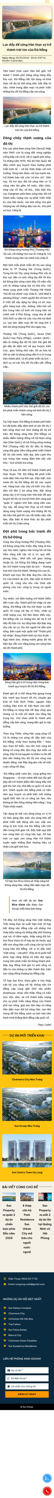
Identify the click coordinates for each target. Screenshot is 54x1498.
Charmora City (16, 1313)
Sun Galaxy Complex (19, 1308)
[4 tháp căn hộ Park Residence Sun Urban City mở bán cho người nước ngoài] (27, 1197)
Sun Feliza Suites (17, 1329)
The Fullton (14, 1324)
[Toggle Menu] (47, 1)
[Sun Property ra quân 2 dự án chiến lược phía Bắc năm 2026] (9, 1197)
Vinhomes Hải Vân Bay (20, 1318)
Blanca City (14, 1335)
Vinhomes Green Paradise (22, 1340)
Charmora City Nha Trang (27, 1079)
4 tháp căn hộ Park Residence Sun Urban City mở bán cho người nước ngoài (27, 1229)
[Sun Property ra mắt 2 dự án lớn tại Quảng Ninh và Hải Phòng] (45, 1197)
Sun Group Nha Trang (27, 1125)
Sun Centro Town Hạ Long (27, 1172)
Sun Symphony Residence (22, 1346)
